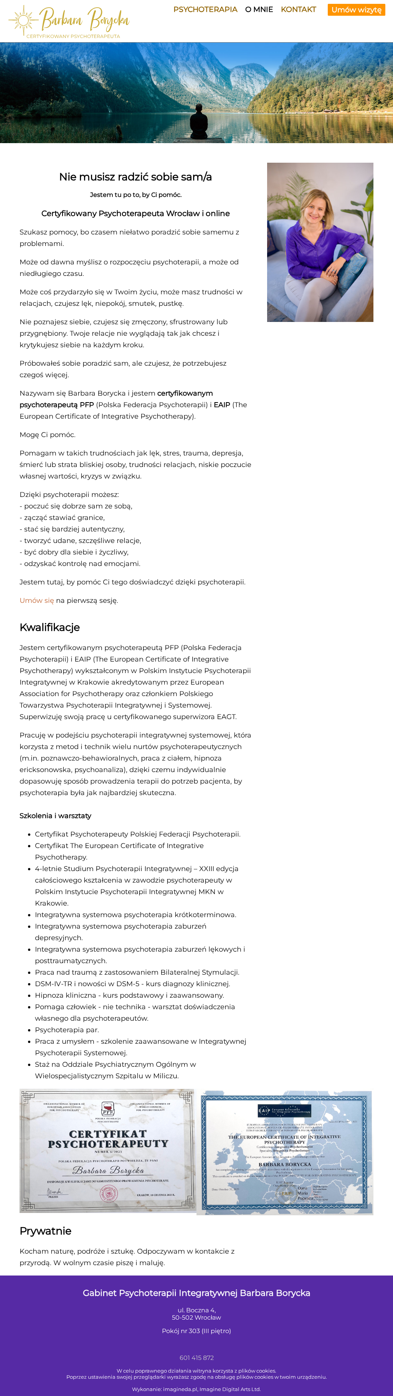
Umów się (37, 600)
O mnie (259, 9)
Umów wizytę (356, 9)
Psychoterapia (205, 9)
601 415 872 (197, 1357)
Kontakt (298, 9)
